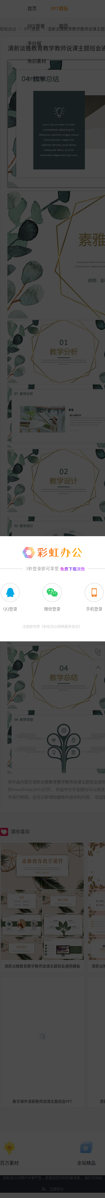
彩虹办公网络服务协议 (60, 627)
